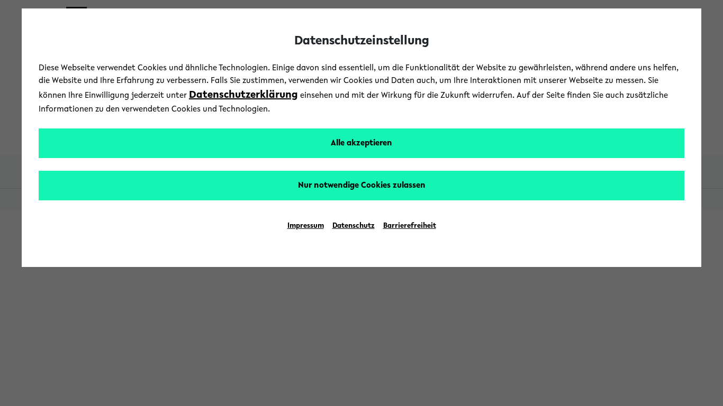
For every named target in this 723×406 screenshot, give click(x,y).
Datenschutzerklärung (243, 95)
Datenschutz (353, 226)
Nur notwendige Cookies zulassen (362, 185)
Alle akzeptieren (361, 143)
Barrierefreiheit (409, 226)
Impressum (305, 226)
